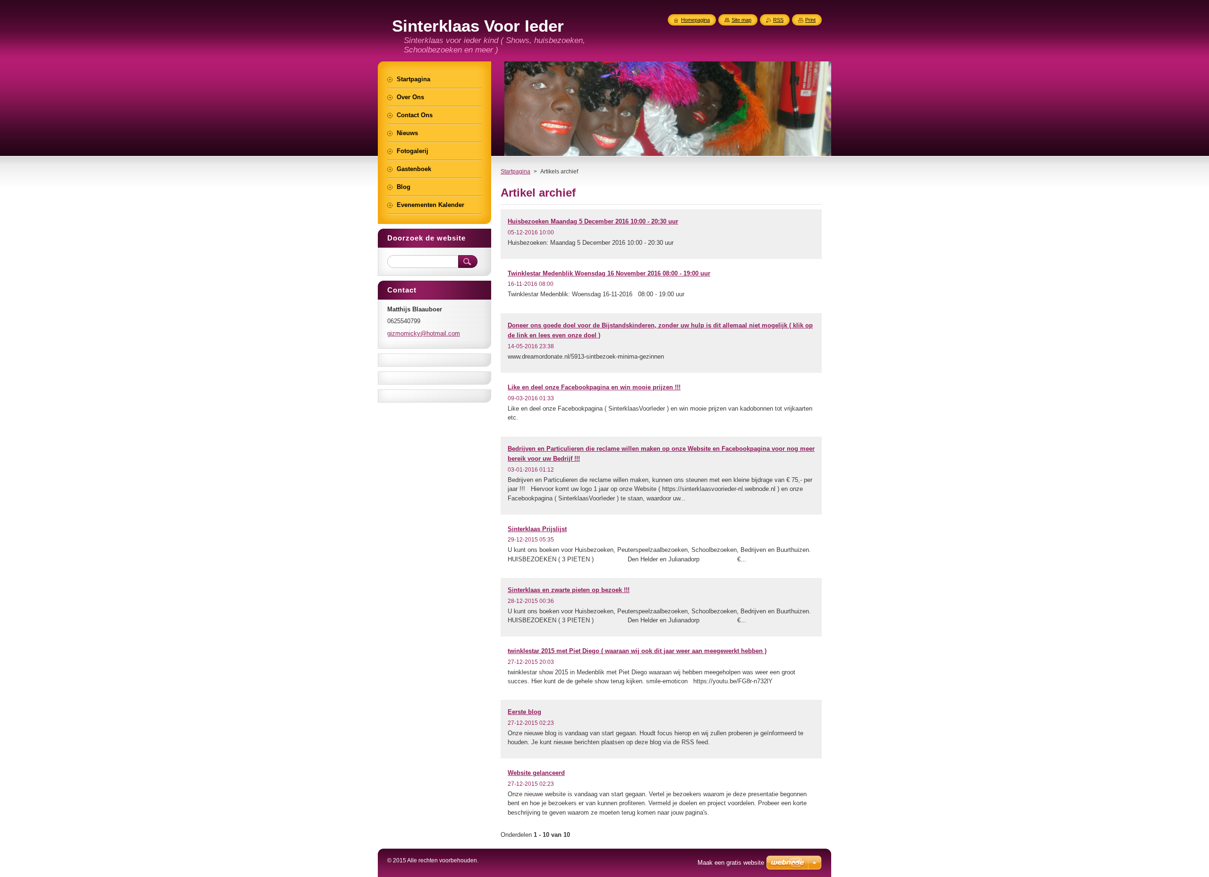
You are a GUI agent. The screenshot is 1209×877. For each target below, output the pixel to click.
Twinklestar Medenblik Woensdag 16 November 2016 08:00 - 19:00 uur (609, 273)
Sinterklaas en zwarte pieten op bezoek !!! (569, 589)
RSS (778, 20)
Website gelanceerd (536, 772)
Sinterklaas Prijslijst (537, 529)
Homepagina (695, 20)
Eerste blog (524, 711)
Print (810, 20)
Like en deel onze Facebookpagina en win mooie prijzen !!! (594, 387)
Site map (741, 20)
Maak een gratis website (731, 862)
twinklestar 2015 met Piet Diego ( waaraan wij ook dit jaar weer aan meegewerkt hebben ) (637, 650)
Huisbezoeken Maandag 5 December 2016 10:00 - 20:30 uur (593, 221)
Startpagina (515, 171)
